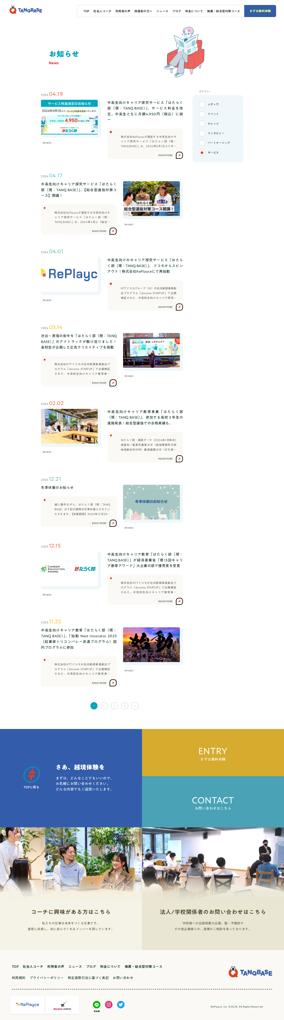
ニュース (162, 11)
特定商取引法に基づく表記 (88, 977)
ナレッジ (213, 123)
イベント (213, 113)
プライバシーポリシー (47, 977)
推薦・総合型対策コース (223, 11)
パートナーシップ (219, 142)
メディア (213, 104)
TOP (86, 11)
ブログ (176, 11)
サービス (213, 152)
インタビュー (216, 133)
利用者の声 (122, 11)
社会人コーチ (102, 11)
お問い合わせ (123, 977)
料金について (194, 11)
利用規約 (19, 977)
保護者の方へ (143, 11)
